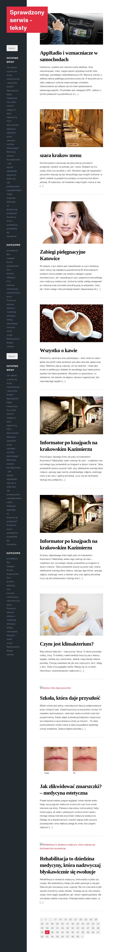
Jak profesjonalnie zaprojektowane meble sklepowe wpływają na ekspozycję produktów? (14, 198)
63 (47, 936)
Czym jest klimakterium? (67, 644)
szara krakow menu (60, 155)
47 (88, 928)
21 (76, 919)
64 (52, 936)
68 (73, 936)
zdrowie (10, 346)
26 (42, 923)
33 (78, 923)
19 (65, 919)
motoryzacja (12, 288)
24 (91, 919)
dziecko (10, 273)
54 (62, 932)
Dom (9, 269)
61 (98, 932)
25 (96, 919)
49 (98, 928)
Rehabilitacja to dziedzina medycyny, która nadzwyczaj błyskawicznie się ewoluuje (70, 865)
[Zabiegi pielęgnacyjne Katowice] (71, 222)
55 (68, 932)
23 (86, 919)
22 (81, 919)
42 (62, 928)
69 (78, 936)
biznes (10, 261)
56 (73, 932)
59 (88, 932)
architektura (12, 250)
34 (83, 923)
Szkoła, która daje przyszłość (70, 698)
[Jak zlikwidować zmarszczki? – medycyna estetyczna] (71, 761)
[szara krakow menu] (71, 128)
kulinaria (10, 285)
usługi (9, 334)
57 (78, 932)
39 (47, 928)
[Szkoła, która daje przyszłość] (71, 688)
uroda (9, 330)
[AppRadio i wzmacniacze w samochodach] (71, 29)
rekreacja (11, 315)
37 (98, 923)
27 (47, 923)
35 (88, 923)
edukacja (11, 277)
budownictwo (13, 265)
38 (42, 928)
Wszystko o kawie (58, 350)
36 (93, 923)
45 (78, 928)
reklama (10, 304)
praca (9, 296)
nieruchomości (13, 292)
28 (52, 923)
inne (8, 281)
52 (52, 932)
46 (83, 928)
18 (60, 919)
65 (57, 936)
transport (11, 327)
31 (68, 923)
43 (68, 928)
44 (73, 928)
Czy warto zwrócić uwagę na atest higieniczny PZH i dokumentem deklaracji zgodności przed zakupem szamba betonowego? (13, 125)
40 (52, 928)
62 (42, 936)
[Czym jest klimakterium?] (71, 615)
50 (42, 932)
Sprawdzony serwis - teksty (27, 20)
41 (57, 928)
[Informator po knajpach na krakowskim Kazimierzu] (71, 415)
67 (68, 936)
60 (93, 932)
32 (73, 923)
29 (57, 923)
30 (62, 923)
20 (71, 919)
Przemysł (11, 300)
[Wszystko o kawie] (71, 323)
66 (62, 936)
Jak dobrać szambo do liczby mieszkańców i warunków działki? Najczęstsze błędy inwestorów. (13, 83)
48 (93, 928)
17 (55, 919)
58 (83, 932)
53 (57, 932)
